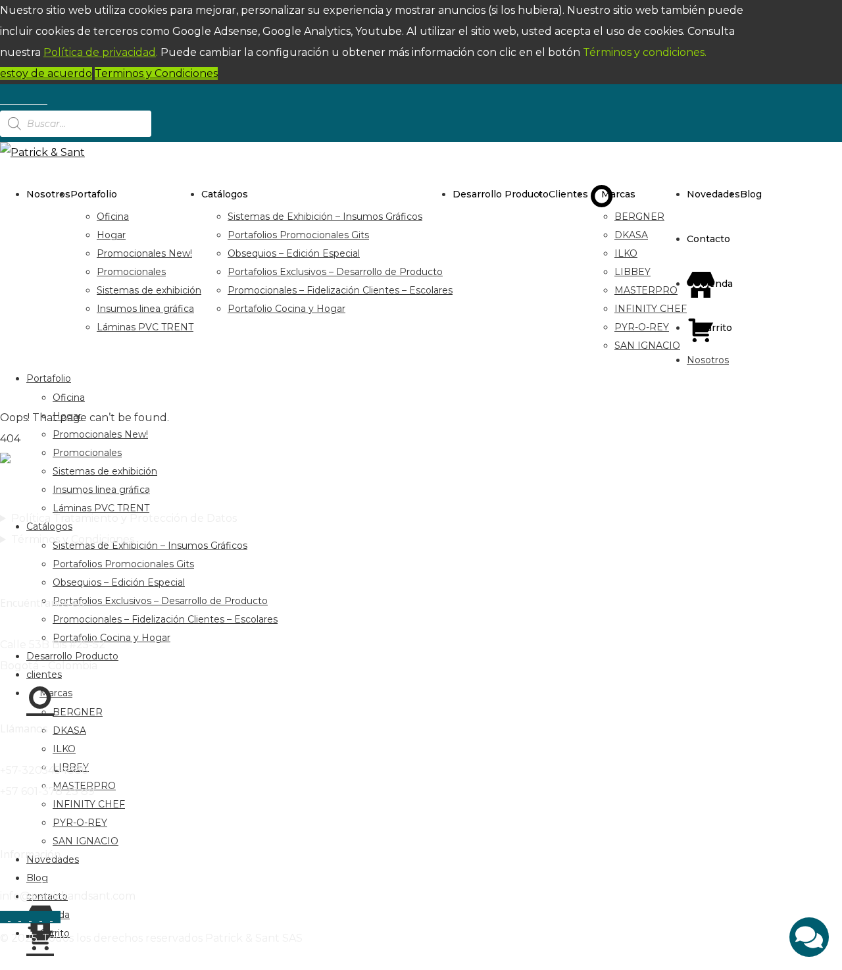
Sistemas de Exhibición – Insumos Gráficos (325, 216)
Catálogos (224, 194)
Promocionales (131, 272)
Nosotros (48, 194)
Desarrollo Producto (501, 194)
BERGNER (639, 216)
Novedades (713, 194)
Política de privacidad (99, 52)
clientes (568, 194)
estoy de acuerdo (46, 73)
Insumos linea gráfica (145, 309)
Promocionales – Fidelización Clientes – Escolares (340, 290)
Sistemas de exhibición (149, 290)
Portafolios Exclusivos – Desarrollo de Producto (335, 272)
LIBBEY (632, 272)
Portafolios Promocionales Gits (298, 235)
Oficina (113, 216)
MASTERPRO (646, 290)
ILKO (625, 253)
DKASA (631, 235)
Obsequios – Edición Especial (294, 253)
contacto (708, 239)
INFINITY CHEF (650, 309)
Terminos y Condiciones (156, 73)
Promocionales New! (144, 253)
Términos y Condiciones (72, 539)
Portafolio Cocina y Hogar (286, 309)
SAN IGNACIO (647, 345)
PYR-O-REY (641, 327)
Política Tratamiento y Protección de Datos (124, 518)
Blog (751, 194)
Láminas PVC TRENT (145, 327)
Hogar (111, 235)
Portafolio (93, 194)
